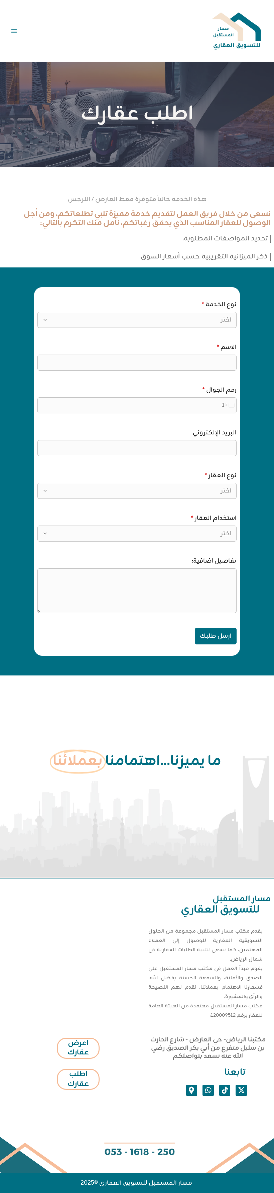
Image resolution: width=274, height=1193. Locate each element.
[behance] (115, 30)
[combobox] (140, 320)
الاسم (227, 347)
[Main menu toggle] (14, 31)
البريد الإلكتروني (215, 432)
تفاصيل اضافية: (214, 561)
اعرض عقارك (78, 1048)
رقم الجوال (219, 390)
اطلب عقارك (78, 1079)
